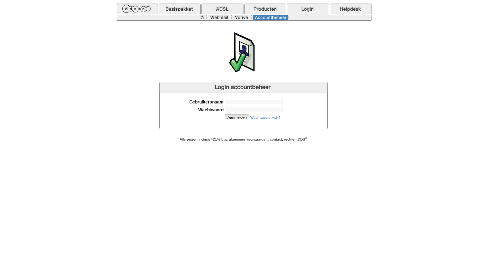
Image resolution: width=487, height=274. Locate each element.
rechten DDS (295, 139)
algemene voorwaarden (248, 139)
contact (276, 139)
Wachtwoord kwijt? (265, 118)
